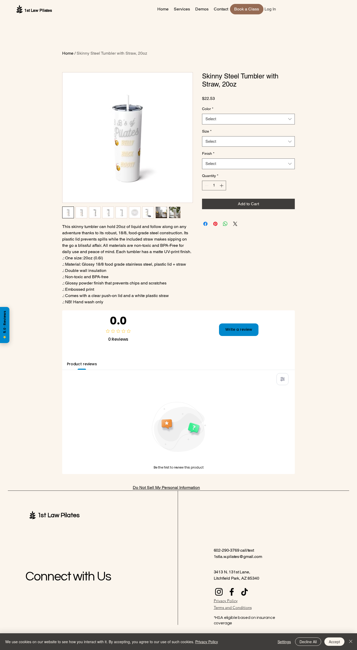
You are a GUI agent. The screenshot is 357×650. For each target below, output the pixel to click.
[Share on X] (235, 224)
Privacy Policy (206, 641)
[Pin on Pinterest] (215, 224)
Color (207, 109)
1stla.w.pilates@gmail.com (238, 556)
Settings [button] (284, 641)
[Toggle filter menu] (283, 379)
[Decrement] (206, 185)
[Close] (351, 641)
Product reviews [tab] (82, 364)
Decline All (308, 641)
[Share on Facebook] (205, 224)
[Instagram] (219, 592)
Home (67, 53)
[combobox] (248, 119)
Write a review (238, 329)
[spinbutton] (214, 185)
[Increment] (222, 185)
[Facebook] (232, 592)
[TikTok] (244, 592)
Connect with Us (68, 576)
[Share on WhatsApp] (225, 224)
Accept (334, 641)
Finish (208, 153)
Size (206, 131)
